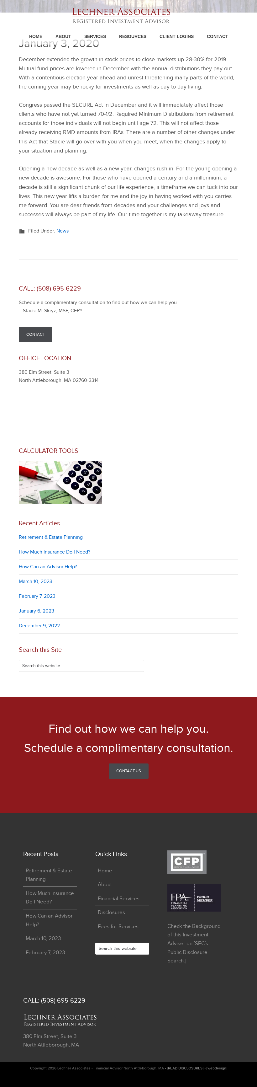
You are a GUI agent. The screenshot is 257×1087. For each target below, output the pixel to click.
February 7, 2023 (37, 596)
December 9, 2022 (39, 626)
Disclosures (111, 912)
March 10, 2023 (35, 582)
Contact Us (128, 771)
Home (105, 871)
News (62, 231)
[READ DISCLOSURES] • (187, 1068)
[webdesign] (217, 1068)
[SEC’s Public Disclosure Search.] (187, 952)
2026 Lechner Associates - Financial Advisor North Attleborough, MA (127, 15)
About (105, 884)
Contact (35, 334)
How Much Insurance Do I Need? (54, 552)
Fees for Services (118, 927)
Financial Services (118, 899)
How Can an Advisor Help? (48, 567)
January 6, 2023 (36, 611)
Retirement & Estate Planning (51, 537)
